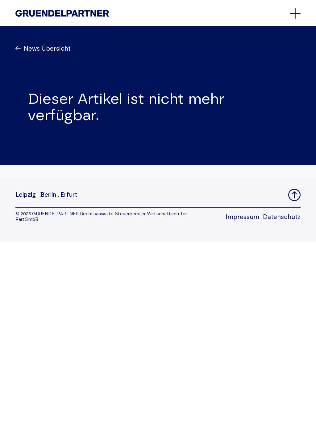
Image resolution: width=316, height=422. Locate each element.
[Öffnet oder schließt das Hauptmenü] (295, 13)
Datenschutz (282, 217)
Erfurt (68, 195)
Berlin (48, 195)
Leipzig (25, 195)
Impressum (242, 217)
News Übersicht (47, 49)
